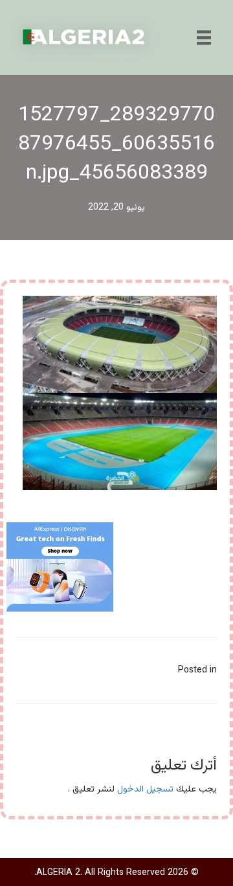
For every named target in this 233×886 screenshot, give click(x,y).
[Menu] (204, 37)
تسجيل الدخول (145, 789)
